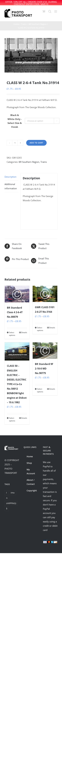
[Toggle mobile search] (49, 11)
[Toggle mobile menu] (55, 11)
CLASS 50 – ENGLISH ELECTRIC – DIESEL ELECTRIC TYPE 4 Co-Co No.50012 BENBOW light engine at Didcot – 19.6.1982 (17, 384)
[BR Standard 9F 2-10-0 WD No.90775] (45, 350)
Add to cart (36, 143)
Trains (43, 161)
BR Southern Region (29, 161)
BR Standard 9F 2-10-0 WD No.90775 (44, 368)
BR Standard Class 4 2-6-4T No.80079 (15, 312)
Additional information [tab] (11, 186)
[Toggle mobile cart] (43, 11)
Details (24, 332)
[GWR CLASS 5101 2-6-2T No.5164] (45, 294)
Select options (12, 333)
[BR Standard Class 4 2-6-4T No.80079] (17, 294)
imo (12, 492)
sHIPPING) (11, 503)
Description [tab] (10, 176)
